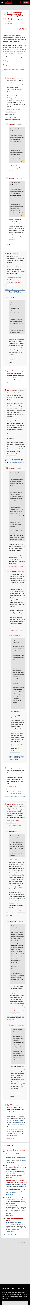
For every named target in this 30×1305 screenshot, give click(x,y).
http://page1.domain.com (14, 1129)
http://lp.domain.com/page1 (15, 1120)
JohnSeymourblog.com (15, 825)
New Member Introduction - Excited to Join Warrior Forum (16, 1181)
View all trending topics (10, 1235)
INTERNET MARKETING (8, 22)
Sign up (26, 2)
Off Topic (18, 1153)
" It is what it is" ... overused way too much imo (15, 1151)
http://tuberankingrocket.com (17, 462)
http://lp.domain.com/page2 (15, 1122)
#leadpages (15, 69)
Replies (8, 1162)
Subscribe (18, 25)
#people (22, 69)
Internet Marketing (12, 1205)
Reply (7, 1177)
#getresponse (7, 69)
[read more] (23, 1160)
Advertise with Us (23, 8)
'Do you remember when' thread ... (14, 1219)
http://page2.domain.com (14, 1131)
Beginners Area (20, 1171)
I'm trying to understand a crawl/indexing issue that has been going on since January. (16, 1200)
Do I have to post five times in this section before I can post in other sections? (16, 1168)
